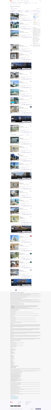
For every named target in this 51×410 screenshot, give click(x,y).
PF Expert (27, 404)
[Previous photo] (10, 16)
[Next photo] (18, 16)
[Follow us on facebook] (37, 408)
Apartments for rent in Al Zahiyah (35, 40)
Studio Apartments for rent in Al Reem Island (36, 31)
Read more (34, 24)
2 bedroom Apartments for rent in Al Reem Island (37, 28)
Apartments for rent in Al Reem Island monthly (37, 32)
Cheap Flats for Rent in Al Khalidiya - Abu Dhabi (14, 398)
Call (22, 28)
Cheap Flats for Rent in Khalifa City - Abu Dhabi (14, 397)
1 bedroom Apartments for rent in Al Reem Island (37, 29)
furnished (12, 386)
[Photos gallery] (14, 16)
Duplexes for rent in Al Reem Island (36, 35)
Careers (19, 404)
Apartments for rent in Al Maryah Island (36, 38)
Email (25, 28)
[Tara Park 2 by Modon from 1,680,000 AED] (21, 175)
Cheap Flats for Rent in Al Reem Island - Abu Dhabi (14, 396)
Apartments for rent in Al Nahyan (35, 41)
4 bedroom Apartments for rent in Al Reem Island (37, 34)
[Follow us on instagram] (36, 408)
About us (19, 403)
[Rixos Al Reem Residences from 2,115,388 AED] (21, 229)
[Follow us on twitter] (38, 408)
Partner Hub (27, 403)
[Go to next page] (31, 290)
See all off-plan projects (21, 123)
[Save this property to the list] (30, 20)
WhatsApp (28, 28)
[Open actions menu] (31, 20)
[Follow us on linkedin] (40, 408)
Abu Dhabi (16, 293)
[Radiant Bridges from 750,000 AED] (21, 282)
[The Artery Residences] (21, 119)
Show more (38, 11)
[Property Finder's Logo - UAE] (11, 1)
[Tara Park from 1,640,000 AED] (21, 66)
